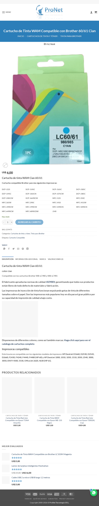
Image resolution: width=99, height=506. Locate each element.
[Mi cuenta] (91, 12)
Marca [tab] (43, 259)
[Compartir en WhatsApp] (4, 249)
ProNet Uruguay (66, 499)
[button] (6, 12)
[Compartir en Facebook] (9, 249)
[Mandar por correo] (18, 249)
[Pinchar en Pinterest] (23, 249)
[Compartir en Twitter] (13, 249)
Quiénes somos (40, 499)
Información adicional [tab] (26, 259)
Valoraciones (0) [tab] (55, 259)
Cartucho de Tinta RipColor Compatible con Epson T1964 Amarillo (17, 420)
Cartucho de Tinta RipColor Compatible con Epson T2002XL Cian (82, 420)
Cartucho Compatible (17, 238)
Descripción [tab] (8, 259)
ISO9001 (50, 281)
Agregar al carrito (29, 222)
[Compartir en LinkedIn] (27, 249)
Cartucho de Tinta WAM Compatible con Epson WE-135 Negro (49, 420)
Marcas (28, 499)
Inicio (21, 36)
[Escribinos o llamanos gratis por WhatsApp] (93, 492)
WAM (4, 245)
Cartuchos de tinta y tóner (42, 36)
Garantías (53, 499)
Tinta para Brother (70, 36)
